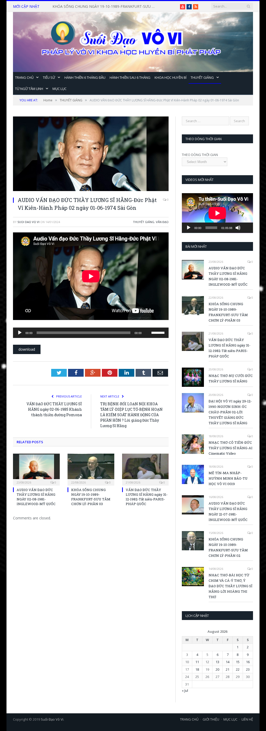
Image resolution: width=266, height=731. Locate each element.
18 (197, 669)
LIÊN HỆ (247, 719)
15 (238, 662)
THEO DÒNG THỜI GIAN (200, 154)
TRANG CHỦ (24, 77)
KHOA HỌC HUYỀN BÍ (171, 77)
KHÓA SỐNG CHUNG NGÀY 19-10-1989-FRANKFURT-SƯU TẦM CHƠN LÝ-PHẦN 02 (228, 547)
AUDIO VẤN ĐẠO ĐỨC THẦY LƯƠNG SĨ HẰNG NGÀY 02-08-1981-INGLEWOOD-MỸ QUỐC (36, 496)
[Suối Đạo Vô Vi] (133, 40)
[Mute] (147, 324)
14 (227, 662)
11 (197, 662)
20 (217, 669)
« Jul (185, 690)
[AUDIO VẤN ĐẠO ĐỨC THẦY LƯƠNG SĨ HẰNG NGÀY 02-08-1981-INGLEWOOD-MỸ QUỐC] (36, 469)
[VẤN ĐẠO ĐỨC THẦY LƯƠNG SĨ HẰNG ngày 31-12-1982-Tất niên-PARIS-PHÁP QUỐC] (145, 469)
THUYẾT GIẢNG (202, 77)
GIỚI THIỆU (211, 719)
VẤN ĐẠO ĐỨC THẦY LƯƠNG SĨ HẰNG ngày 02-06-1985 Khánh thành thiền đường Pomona (54, 409)
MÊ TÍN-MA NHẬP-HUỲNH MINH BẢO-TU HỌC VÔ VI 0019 (228, 478)
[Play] (19, 332)
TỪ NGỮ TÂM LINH (29, 88)
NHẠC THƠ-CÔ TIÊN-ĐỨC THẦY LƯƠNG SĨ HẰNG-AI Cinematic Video (230, 448)
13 (217, 662)
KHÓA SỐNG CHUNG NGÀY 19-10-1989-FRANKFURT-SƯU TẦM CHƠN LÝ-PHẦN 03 (90, 496)
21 (227, 669)
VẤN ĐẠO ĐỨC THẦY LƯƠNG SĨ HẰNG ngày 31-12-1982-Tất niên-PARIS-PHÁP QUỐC (105, 6)
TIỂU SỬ (49, 77)
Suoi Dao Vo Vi (28, 222)
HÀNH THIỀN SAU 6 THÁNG (130, 77)
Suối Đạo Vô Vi (52, 719)
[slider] (158, 332)
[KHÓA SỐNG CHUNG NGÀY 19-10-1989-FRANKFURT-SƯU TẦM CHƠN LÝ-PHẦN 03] (91, 469)
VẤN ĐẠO (162, 222)
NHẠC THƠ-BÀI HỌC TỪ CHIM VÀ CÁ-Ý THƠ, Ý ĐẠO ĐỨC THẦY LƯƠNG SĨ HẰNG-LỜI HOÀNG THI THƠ (230, 586)
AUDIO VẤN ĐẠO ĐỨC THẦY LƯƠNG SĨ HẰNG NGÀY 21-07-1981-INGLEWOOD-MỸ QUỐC (228, 511)
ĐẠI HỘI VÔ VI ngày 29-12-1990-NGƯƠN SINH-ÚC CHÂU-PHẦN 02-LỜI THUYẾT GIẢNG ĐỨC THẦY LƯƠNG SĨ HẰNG (230, 412)
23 (248, 669)
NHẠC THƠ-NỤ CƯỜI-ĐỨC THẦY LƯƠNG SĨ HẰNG (231, 378)
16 (248, 662)
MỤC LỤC (59, 88)
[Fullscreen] (246, 219)
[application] (91, 333)
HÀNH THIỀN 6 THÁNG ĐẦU (84, 77)
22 (238, 669)
